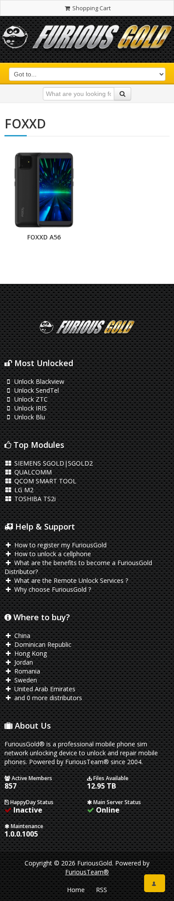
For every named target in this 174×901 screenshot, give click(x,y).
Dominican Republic (41, 644)
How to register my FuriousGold (59, 545)
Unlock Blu (28, 417)
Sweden (24, 680)
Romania (26, 671)
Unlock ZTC (30, 399)
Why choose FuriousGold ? (51, 589)
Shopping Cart (90, 8)
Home (76, 889)
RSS (101, 889)
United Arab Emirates (43, 689)
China (21, 635)
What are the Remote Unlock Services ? (70, 580)
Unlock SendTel (35, 390)
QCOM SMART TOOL (44, 481)
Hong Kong (29, 653)
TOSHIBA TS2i (34, 498)
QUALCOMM (32, 472)
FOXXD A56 (44, 237)
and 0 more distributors (47, 698)
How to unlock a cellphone (51, 554)
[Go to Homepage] (87, 39)
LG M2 (22, 490)
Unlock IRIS (29, 408)
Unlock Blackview (38, 381)
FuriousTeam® (87, 872)
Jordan (22, 662)
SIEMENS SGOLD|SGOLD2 (52, 463)
